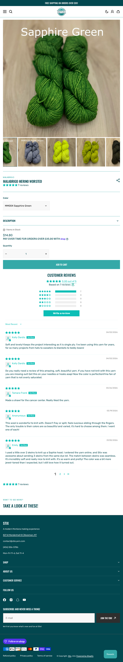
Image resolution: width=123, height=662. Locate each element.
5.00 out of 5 (69, 281)
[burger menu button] (5, 11)
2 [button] (60, 474)
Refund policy (9, 656)
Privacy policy (26, 656)
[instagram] (11, 600)
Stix (69, 656)
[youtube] (24, 600)
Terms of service (44, 656)
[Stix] (61, 11)
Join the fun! (106, 618)
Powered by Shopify (84, 656)
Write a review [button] (61, 313)
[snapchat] (17, 600)
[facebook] (4, 600)
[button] (106, 11)
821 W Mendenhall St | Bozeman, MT (20, 535)
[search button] (10, 11)
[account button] (112, 11)
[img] (12, 332)
